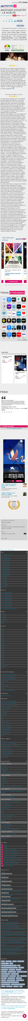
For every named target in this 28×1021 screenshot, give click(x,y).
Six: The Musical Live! (5, 754)
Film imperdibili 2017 (5, 575)
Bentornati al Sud (4, 721)
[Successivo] (25, 369)
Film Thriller (3, 616)
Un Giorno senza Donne (6, 817)
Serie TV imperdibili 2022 (6, 599)
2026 (5, 554)
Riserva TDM (14, 1007)
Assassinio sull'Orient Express (7, 914)
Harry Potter (18, 978)
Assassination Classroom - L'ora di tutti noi (10, 745)
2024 (11, 554)
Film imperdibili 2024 (5, 559)
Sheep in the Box (4, 685)
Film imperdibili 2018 (5, 573)
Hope (2, 717)
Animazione (3, 620)
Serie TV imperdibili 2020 (6, 604)
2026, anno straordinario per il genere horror (10, 954)
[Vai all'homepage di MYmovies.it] (8, 7)
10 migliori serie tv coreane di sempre (9, 608)
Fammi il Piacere (4, 782)
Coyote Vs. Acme (4, 768)
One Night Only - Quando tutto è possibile (12, 858)
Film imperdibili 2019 (5, 570)
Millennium (3, 980)
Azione (2, 623)
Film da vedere (4, 577)
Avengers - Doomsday (5, 708)
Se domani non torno (5, 731)
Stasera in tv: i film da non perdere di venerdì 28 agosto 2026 (14, 938)
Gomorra (14, 961)
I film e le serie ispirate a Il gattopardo (9, 967)
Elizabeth (3, 876)
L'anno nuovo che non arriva (12, 274)
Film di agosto (4, 582)
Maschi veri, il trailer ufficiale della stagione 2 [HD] (11, 941)
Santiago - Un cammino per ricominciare (9, 705)
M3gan (11, 963)
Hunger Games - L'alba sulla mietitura (9, 703)
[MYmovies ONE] (21, 239)
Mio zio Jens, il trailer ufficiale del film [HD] (10, 927)
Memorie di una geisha (6, 887)
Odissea (5, 847)
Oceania (5, 845)
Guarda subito (13, 281)
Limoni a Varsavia (5, 681)
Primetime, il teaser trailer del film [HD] (9, 924)
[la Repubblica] (20, 3)
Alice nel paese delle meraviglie (17, 984)
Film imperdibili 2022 (5, 564)
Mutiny (2, 811)
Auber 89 (3, 820)
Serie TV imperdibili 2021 (6, 601)
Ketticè (2, 784)
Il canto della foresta (5, 733)
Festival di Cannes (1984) (8, 533)
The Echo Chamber (5, 808)
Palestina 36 (3, 714)
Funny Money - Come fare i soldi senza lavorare (11, 891)
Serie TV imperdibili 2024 (6, 594)
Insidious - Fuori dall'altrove (9, 856)
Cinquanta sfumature (5, 973)
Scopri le (14, 428)
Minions (3, 961)
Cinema (7, 990)
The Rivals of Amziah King (6, 752)
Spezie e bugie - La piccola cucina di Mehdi (10, 801)
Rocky (21, 986)
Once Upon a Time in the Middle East (9, 743)
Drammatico (9, 15)
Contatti (7, 1005)
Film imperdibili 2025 (5, 557)
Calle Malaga (4, 712)
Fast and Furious (19, 980)
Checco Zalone (4, 969)
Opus (19, 965)
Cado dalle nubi (4, 902)
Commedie (3, 613)
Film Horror (3, 618)
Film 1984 (3, 15)
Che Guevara (9, 986)
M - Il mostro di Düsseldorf (6, 824)
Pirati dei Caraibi (14, 973)
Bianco (2, 735)
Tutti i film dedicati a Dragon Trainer (8, 965)
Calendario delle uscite (6, 695)
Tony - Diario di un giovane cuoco (8, 676)
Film (16, 990)
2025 (8, 554)
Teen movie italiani (11, 980)
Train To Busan (4, 765)
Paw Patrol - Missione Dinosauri (8, 797)
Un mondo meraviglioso (6, 806)
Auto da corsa (13, 976)
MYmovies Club (5, 995)
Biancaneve (21, 967)
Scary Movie (8, 961)
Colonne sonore (18, 993)
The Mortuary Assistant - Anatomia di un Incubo (11, 786)
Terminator (16, 986)
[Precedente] (3, 369)
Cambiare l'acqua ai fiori (6, 726)
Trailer (11, 993)
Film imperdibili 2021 (5, 566)
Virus (18, 976)
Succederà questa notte (6, 728)
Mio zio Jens (3, 741)
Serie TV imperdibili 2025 (6, 592)
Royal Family (4, 971)
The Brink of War (4, 757)
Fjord (2, 719)
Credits (3, 1005)
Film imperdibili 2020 (5, 568)
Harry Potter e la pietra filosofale (8, 690)
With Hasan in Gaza (5, 827)
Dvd (15, 992)
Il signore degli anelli (5, 984)
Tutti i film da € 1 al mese (8, 239)
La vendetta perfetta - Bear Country (8, 678)
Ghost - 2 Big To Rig (8, 865)
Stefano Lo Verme (6, 522)
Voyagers (3, 872)
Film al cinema (4, 580)
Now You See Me (4, 963)
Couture (2, 688)
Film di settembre (4, 584)
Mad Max (3, 986)
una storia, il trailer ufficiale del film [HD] (9, 922)
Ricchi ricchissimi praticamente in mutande (10, 899)
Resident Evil (4, 710)
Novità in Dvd (4, 587)
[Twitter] (6, 21)
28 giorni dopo (21, 961)
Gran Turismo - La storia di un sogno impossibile (11, 906)
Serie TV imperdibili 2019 (6, 606)
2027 (2, 554)
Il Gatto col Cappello (5, 724)
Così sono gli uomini (5, 748)
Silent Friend (3, 779)
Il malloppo (3, 777)
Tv (17, 992)
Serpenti (3, 813)
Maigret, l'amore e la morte (6, 750)
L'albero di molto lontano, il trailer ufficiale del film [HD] (12, 933)
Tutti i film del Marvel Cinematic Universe (9, 982)
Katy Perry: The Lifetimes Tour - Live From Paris (11, 772)
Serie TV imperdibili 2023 (6, 597)
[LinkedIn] (9, 21)
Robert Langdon (11, 978)
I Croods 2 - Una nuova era (6, 910)
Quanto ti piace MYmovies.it (7, 549)
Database (12, 990)
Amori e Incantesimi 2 (5, 804)
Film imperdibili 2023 (5, 561)
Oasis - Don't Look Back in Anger (8, 815)
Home (2, 990)
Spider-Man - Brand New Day (10, 849)
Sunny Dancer (4, 770)
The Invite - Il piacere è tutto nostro (8, 701)
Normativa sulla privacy (16, 1005)
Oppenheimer (12, 969)
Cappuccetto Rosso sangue (7, 895)
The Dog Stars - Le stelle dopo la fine (9, 674)
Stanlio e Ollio (4, 879)
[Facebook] (4, 21)
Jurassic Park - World (22, 971)
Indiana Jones (23, 976)
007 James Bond (4, 976)
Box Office (21, 992)
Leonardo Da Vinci (12, 971)
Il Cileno (3, 683)
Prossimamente (5, 993)
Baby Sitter (18, 969)
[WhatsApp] (12, 21)
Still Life (2, 883)
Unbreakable (4, 978)
